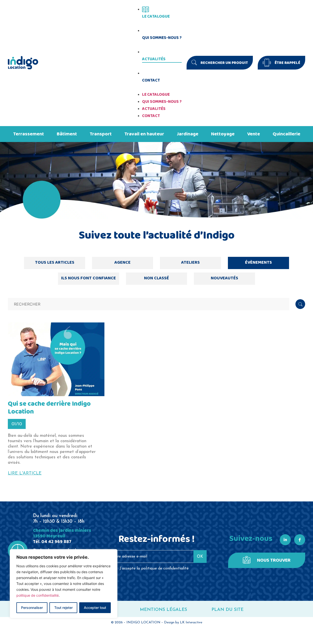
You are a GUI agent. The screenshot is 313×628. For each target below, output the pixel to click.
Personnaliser (32, 607)
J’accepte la (154, 568)
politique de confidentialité (37, 595)
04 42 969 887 (56, 541)
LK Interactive (191, 622)
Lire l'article (25, 473)
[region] (63, 583)
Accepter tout (95, 607)
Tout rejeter (63, 607)
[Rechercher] (300, 304)
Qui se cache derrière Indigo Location (49, 408)
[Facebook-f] (299, 539)
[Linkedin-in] (285, 539)
